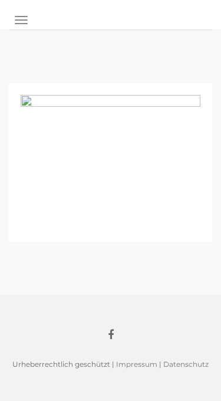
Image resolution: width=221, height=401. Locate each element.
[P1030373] (110, 161)
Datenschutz (186, 364)
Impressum (136, 364)
